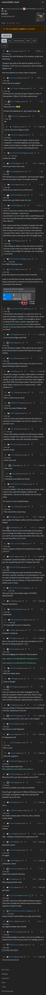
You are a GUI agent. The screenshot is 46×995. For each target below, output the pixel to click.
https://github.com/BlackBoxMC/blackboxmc (19, 663)
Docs (4, 982)
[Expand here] (40, 17)
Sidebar (5, 36)
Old (34, 41)
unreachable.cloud (10, 2)
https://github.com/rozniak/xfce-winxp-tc (17, 769)
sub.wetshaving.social (8, 16)
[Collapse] (4, 51)
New (28, 41)
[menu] (42, 2)
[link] (7, 23)
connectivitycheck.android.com (15, 324)
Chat (4, 45)
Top (9, 41)
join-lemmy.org (7, 991)
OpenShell (16, 216)
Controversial (19, 41)
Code (4, 987)
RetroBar (28, 200)
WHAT (4, 14)
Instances (5, 978)
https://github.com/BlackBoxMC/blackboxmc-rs (20, 659)
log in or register (19, 29)
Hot (4, 41)
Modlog (4, 974)
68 (4, 23)
